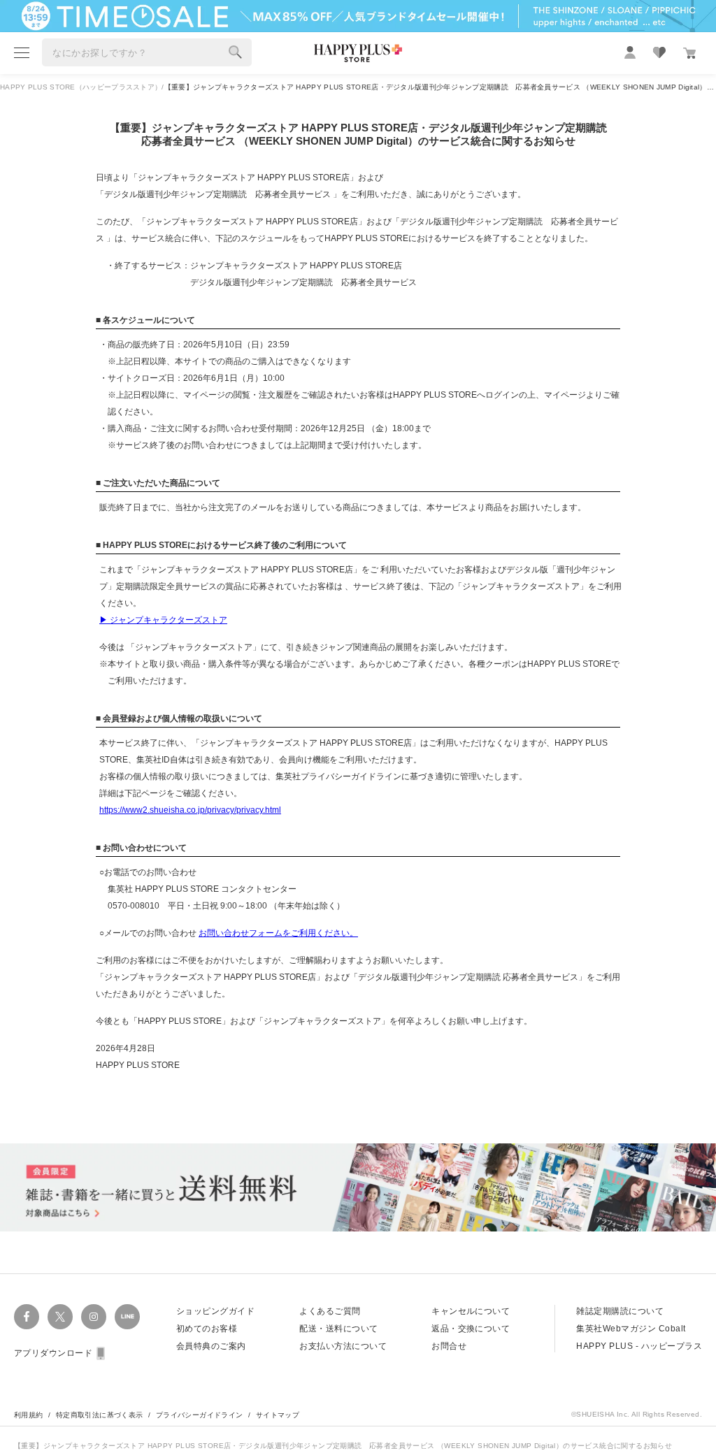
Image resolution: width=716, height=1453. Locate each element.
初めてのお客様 (206, 1328)
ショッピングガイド (215, 1311)
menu (22, 52)
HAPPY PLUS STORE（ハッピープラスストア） (81, 87)
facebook (26, 1316)
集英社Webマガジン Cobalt (630, 1328)
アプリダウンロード (53, 1353)
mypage (630, 52)
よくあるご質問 (329, 1311)
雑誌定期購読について (620, 1311)
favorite (659, 52)
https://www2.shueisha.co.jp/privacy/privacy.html (190, 810)
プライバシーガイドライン (199, 1415)
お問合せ (448, 1346)
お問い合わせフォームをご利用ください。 (278, 933)
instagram (93, 1316)
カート (689, 53)
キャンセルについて (470, 1311)
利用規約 (28, 1415)
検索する (235, 52)
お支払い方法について (343, 1346)
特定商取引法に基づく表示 (99, 1415)
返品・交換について (470, 1328)
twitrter (60, 1316)
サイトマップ (277, 1415)
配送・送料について (338, 1328)
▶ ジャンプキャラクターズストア (163, 620)
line (127, 1316)
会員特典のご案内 (211, 1346)
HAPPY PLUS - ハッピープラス (639, 1346)
